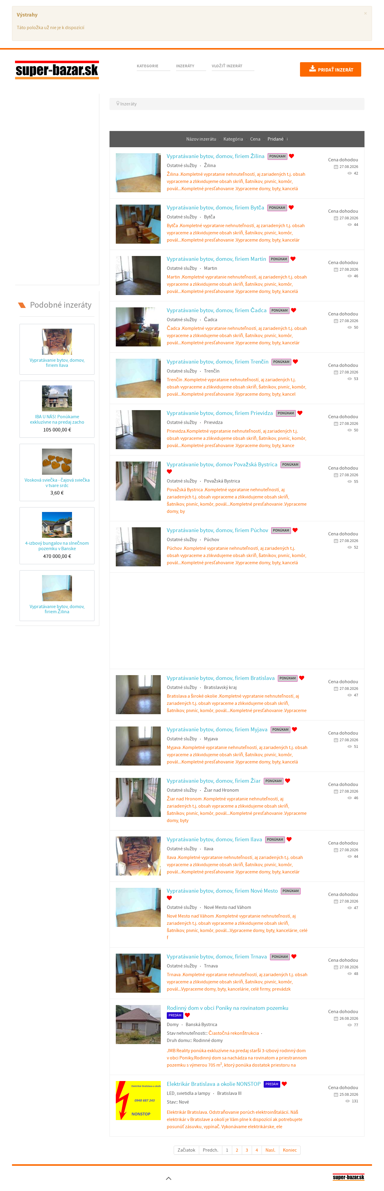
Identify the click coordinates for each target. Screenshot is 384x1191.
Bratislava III (229, 1093)
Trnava (211, 966)
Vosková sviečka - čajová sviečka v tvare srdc (57, 482)
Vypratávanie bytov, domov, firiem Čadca (217, 310)
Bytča (209, 217)
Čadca (210, 320)
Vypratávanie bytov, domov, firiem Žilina (57, 609)
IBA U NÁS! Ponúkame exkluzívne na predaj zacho (57, 419)
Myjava (211, 739)
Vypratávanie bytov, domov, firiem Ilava (57, 362)
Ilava (208, 849)
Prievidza (213, 422)
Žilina (210, 166)
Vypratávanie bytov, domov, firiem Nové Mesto (222, 891)
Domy (172, 1025)
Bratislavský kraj (220, 687)
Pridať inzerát (335, 70)
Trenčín (212, 371)
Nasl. (270, 1150)
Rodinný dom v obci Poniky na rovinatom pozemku (227, 1008)
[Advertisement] (57, 188)
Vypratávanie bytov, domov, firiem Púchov (217, 530)
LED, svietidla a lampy (188, 1093)
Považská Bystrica (222, 481)
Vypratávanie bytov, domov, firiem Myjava (217, 729)
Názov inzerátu (201, 139)
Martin (210, 268)
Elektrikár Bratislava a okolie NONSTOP (214, 1084)
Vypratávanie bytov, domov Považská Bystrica (222, 464)
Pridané (276, 139)
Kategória (234, 139)
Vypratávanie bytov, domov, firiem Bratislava (221, 678)
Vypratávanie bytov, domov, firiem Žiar (214, 781)
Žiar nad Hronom (221, 790)
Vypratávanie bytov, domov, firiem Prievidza (220, 413)
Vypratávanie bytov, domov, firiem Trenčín (217, 362)
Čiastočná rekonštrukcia (233, 1033)
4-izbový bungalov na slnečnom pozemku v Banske (57, 545)
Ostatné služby (182, 166)
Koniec (290, 1150)
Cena (255, 139)
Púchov (211, 540)
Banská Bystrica (201, 1025)
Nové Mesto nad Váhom (227, 907)
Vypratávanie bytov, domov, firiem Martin (216, 259)
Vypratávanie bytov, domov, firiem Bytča (215, 208)
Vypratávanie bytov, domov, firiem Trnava (217, 957)
